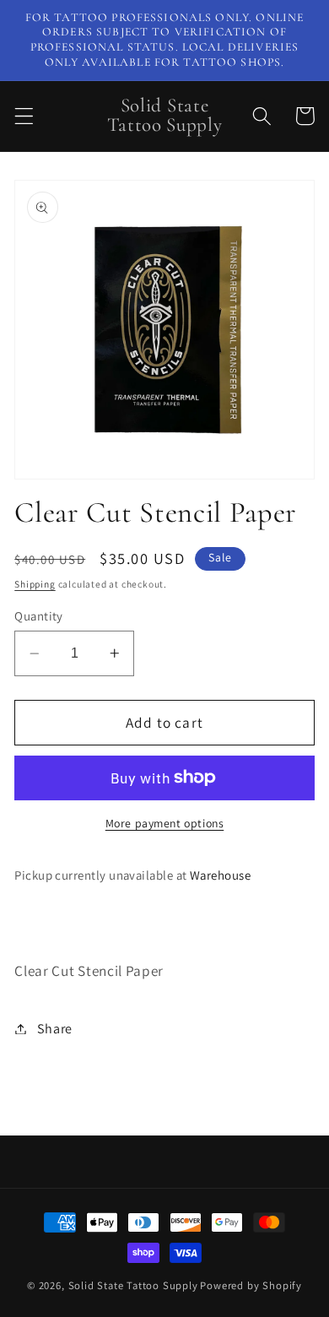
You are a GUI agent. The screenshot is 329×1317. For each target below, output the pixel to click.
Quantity (38, 616)
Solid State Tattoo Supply (133, 1285)
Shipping (34, 583)
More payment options (164, 823)
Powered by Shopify (251, 1285)
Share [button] (55, 1029)
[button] (24, 116)
